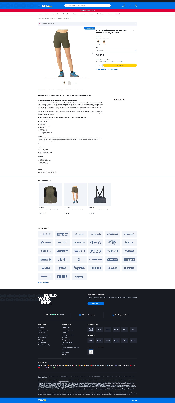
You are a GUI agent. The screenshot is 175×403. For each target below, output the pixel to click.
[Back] (40, 53)
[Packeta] (133, 340)
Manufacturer (78, 89)
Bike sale (82, 10)
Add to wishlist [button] (102, 69)
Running (43, 18)
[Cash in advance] (133, 329)
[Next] (93, 53)
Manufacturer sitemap (67, 345)
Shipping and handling (68, 335)
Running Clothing (49, 18)
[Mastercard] (91, 329)
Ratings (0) (59, 89)
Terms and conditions (43, 335)
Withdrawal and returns (68, 330)
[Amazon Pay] (124, 329)
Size (97, 47)
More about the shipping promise (128, 388)
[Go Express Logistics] (124, 340)
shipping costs (63, 376)
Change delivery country (64, 381)
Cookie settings (42, 342)
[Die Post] (107, 340)
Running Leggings (67, 18)
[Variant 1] (98, 42)
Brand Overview (43, 282)
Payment (64, 337)
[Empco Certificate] (91, 352)
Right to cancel (42, 337)
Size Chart (98, 36)
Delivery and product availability (70, 347)
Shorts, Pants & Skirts (58, 18)
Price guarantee (66, 349)
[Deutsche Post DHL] (91, 340)
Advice (64, 354)
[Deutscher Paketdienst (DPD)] (99, 340)
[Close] (135, 23)
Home (39, 18)
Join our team (41, 332)
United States (121, 61)
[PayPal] (116, 329)
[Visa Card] (99, 329)
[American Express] (107, 329)
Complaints (65, 332)
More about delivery (132, 386)
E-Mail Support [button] (114, 69)
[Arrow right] (60, 194)
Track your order (66, 340)
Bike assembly (66, 352)
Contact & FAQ (66, 327)
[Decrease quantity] (97, 65)
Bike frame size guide (67, 342)
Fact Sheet (51, 89)
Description (41, 89)
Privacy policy (42, 340)
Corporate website (43, 330)
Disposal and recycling (44, 345)
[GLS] (116, 340)
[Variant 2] (104, 42)
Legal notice (41, 327)
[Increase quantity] (101, 65)
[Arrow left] (40, 194)
